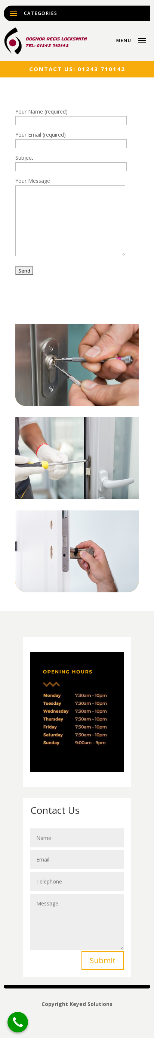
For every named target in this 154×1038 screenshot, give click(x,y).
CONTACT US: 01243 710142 (77, 69)
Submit (103, 960)
